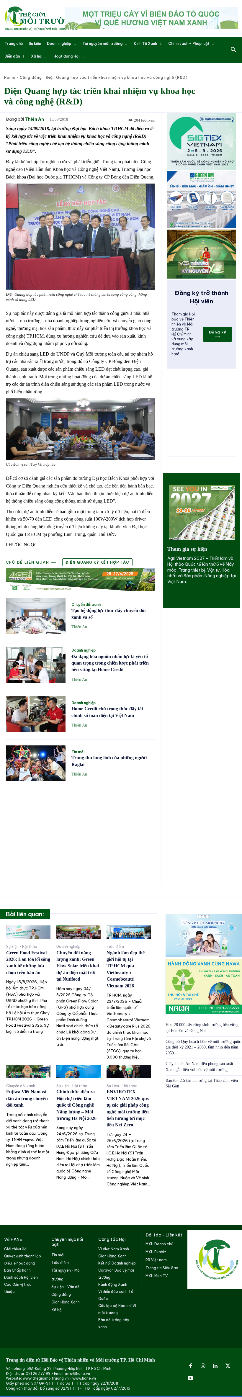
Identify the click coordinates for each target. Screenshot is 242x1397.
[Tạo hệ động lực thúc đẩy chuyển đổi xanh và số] (36, 616)
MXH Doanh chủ (159, 1244)
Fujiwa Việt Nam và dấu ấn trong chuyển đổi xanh (27, 1098)
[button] (233, 50)
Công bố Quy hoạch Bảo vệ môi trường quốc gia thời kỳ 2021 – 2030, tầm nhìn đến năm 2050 (203, 1047)
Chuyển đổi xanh (86, 605)
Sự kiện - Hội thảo (21, 947)
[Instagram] (202, 1366)
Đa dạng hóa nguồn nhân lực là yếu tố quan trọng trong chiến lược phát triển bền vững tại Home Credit (110, 663)
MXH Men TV (156, 1276)
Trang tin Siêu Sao (161, 1268)
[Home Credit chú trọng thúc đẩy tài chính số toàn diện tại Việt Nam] (36, 714)
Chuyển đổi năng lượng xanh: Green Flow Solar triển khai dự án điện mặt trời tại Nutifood (77, 966)
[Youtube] (190, 1378)
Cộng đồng (31, 77)
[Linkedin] (215, 1366)
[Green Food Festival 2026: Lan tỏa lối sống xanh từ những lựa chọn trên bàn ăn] (28, 932)
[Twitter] (228, 1366)
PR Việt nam (156, 1260)
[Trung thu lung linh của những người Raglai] (36, 763)
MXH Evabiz (155, 1252)
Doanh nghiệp (83, 650)
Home (10, 77)
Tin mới (77, 752)
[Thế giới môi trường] (41, 18)
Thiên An (34, 119)
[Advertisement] (80, 830)
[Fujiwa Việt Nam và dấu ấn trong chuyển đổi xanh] (28, 1071)
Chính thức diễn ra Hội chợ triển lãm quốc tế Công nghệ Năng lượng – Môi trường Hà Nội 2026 (76, 1105)
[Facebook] (190, 1366)
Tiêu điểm (115, 947)
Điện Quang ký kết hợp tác (97, 562)
